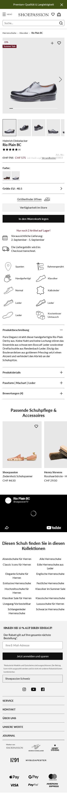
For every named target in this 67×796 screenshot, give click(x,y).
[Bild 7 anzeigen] (32, 108)
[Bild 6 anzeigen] (28, 108)
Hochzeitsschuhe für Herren (17, 590)
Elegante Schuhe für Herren (16, 575)
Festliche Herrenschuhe (50, 583)
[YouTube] (33, 689)
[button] (33, 150)
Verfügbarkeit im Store (33, 207)
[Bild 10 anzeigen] (42, 108)
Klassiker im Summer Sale (50, 588)
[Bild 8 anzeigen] (35, 108)
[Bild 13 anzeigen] (52, 108)
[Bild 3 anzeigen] (18, 108)
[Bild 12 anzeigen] (49, 108)
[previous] (7, 79)
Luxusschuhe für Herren (50, 603)
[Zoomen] (52, 43)
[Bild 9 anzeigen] (38, 108)
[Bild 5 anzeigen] (25, 108)
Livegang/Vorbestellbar (17, 603)
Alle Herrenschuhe (50, 558)
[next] (59, 79)
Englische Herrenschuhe (50, 573)
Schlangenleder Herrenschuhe (17, 611)
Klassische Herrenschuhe (50, 598)
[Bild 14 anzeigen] (56, 108)
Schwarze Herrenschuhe (50, 609)
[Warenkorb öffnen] (59, 14)
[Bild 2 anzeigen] (14, 108)
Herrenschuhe (9, 33)
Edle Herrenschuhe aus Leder (50, 566)
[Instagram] (24, 689)
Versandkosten (49, 158)
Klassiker (24, 33)
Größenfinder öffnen (29, 199)
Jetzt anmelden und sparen (33, 656)
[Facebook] (42, 689)
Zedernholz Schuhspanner (18, 476)
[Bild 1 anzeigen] (11, 108)
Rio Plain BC (37, 33)
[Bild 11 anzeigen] (45, 108)
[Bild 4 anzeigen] (21, 108)
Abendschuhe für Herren (16, 558)
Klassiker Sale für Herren (16, 598)
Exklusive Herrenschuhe (17, 583)
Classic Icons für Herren (17, 564)
